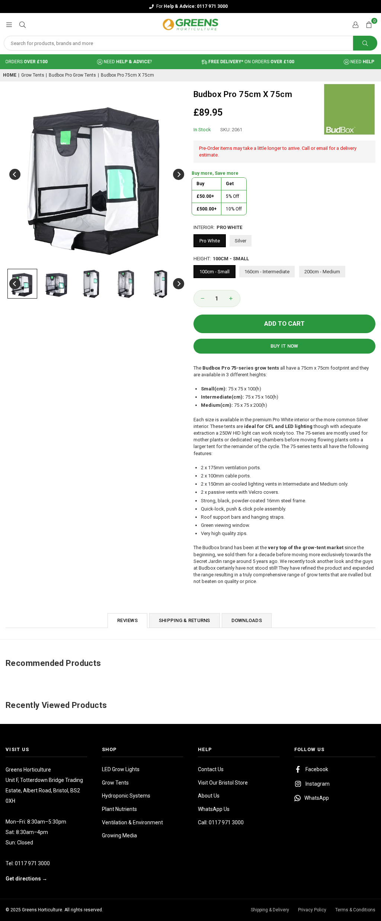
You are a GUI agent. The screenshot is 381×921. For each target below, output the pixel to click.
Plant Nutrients (119, 809)
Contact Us (211, 769)
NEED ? (118, 61)
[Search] (22, 24)
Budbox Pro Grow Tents (72, 75)
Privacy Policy (312, 909)
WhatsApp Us (214, 809)
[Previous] (14, 174)
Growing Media (119, 835)
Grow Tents (32, 75)
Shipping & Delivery (270, 909)
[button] (368, 24)
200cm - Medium (322, 271)
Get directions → (26, 879)
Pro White (209, 241)
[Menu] (9, 24)
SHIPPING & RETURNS (184, 620)
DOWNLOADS (246, 620)
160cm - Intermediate (266, 271)
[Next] (178, 174)
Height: (221, 258)
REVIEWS (127, 620)
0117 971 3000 (32, 863)
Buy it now (284, 346)
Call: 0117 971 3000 (221, 822)
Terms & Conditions (355, 909)
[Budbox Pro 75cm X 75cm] (22, 283)
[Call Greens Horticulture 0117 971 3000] (190, 6)
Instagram (317, 784)
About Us (209, 796)
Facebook (316, 769)
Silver (240, 241)
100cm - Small (214, 271)
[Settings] (355, 24)
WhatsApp (316, 798)
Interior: (217, 227)
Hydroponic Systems (126, 796)
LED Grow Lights (121, 769)
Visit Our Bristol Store (223, 783)
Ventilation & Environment (132, 822)
